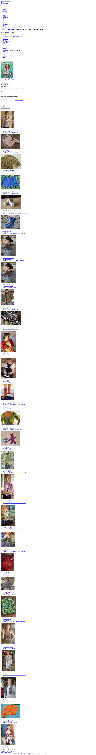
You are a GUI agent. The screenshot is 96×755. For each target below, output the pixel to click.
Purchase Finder (17, 753)
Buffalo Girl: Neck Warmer (8, 258)
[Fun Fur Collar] (48, 368)
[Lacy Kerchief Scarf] (48, 486)
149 (17, 594)
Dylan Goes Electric (7, 307)
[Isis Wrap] (48, 418)
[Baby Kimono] (48, 141)
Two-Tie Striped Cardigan (8, 720)
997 (24, 551)
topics (4, 25)
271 (17, 648)
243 (17, 309)
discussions (5, 42)
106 (17, 172)
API (28, 753)
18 (10, 213)
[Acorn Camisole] (48, 119)
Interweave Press (4, 84)
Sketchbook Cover (7, 619)
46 (16, 722)
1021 (25, 355)
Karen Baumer (7, 308)
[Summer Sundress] (48, 660)
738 (24, 404)
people (4, 22)
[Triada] (48, 687)
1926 (25, 472)
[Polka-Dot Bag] (48, 562)
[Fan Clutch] (48, 318)
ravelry (9, 1)
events (4, 26)
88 (16, 287)
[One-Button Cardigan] (48, 515)
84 (16, 575)
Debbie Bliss (7, 354)
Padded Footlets (6, 549)
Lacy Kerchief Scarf (7, 500)
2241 (25, 503)
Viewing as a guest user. (12, 36)
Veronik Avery (7, 620)
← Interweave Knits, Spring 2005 (7, 751)
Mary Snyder (7, 550)
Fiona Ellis (6, 593)
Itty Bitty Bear (6, 447)
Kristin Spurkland (8, 151)
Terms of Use (37, 753)
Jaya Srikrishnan (7, 700)
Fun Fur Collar (6, 380)
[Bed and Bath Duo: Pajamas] (48, 182)
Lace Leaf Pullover (7, 470)
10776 (26, 213)
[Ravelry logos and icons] (45, 753)
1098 (24, 429)
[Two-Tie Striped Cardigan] (48, 711)
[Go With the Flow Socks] (48, 392)
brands (4, 18)
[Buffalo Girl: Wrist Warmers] (48, 272)
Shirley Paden (7, 131)
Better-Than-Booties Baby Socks (10, 210)
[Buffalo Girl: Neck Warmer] (48, 245)
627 (24, 233)
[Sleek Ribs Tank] (48, 633)
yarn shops (5, 17)
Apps (25, 753)
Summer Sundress (7, 672)
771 (17, 152)
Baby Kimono (6, 150)
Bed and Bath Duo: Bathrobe (9, 170)
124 (24, 260)
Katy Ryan (6, 381)
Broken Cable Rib (7, 231)
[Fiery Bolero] (48, 341)
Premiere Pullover (7, 592)
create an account (4, 3)
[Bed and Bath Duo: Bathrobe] (48, 161)
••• (3, 59)
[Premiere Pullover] (48, 584)
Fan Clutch (5, 326)
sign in (2, 2)
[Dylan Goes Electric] (48, 297)
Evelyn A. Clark (7, 403)
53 (16, 382)
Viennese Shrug (6, 746)
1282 (24, 675)
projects (4, 10)
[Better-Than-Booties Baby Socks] (48, 202)
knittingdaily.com (7, 106)
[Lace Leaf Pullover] (48, 460)
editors (4, 43)
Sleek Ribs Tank (6, 645)
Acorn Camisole (6, 130)
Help (22, 753)
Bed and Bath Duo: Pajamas (9, 191)
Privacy (42, 753)
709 (24, 408)
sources (4, 12)
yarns (4, 15)
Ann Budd (6, 212)
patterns (4, 9)
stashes (4, 16)
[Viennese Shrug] (48, 734)
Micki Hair (6, 171)
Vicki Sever (6, 407)
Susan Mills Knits (8, 721)
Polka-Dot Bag (6, 572)
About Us (6, 753)
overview (5, 37)
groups (4, 23)
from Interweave (5, 87)
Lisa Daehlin (7, 327)
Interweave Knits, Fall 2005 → (7, 752)
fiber (4, 19)
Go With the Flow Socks (8, 402)
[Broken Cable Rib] (48, 222)
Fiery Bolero (5, 353)
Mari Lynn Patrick (8, 528)
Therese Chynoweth (8, 259)
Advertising (10, 753)
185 (17, 193)
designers (5, 11)
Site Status (31, 753)
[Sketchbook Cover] (48, 606)
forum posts (5, 24)
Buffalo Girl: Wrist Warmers (9, 284)
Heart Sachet (5, 406)
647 (17, 749)
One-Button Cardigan (7, 527)
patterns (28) (5, 39)
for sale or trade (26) (7, 41)
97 (16, 449)
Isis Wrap (5, 427)
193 (24, 529)
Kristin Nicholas (7, 573)
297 (17, 132)
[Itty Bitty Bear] (48, 438)
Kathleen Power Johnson (9, 428)
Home (2, 753)
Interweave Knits (13, 29)
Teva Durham (7, 471)
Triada (4, 699)
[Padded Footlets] (48, 540)
